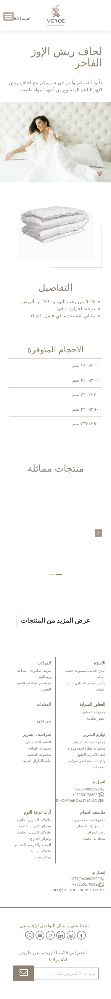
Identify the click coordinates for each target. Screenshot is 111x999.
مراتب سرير (42, 857)
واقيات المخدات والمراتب (86, 761)
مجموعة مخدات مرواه (89, 742)
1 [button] (59, 574)
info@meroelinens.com (82, 800)
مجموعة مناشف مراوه (89, 820)
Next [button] (98, 533)
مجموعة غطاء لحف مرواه (86, 748)
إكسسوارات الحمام (91, 826)
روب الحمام (96, 832)
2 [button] (52, 574)
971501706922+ (86, 795)
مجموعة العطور (93, 712)
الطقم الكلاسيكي (38, 742)
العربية (25, 18)
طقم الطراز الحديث (36, 761)
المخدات (99, 767)
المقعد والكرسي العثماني (32, 845)
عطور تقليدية (95, 718)
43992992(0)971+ (85, 879)
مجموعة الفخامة (39, 755)
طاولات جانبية (40, 851)
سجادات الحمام (94, 838)
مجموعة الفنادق (39, 748)
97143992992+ (87, 789)
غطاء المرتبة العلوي (90, 755)
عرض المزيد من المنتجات (55, 620)
